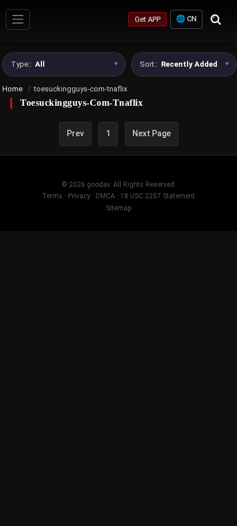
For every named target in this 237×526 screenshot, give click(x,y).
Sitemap (118, 208)
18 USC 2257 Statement (157, 196)
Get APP (147, 19)
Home (12, 89)
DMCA (105, 196)
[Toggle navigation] (18, 19)
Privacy (79, 196)
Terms (52, 196)
